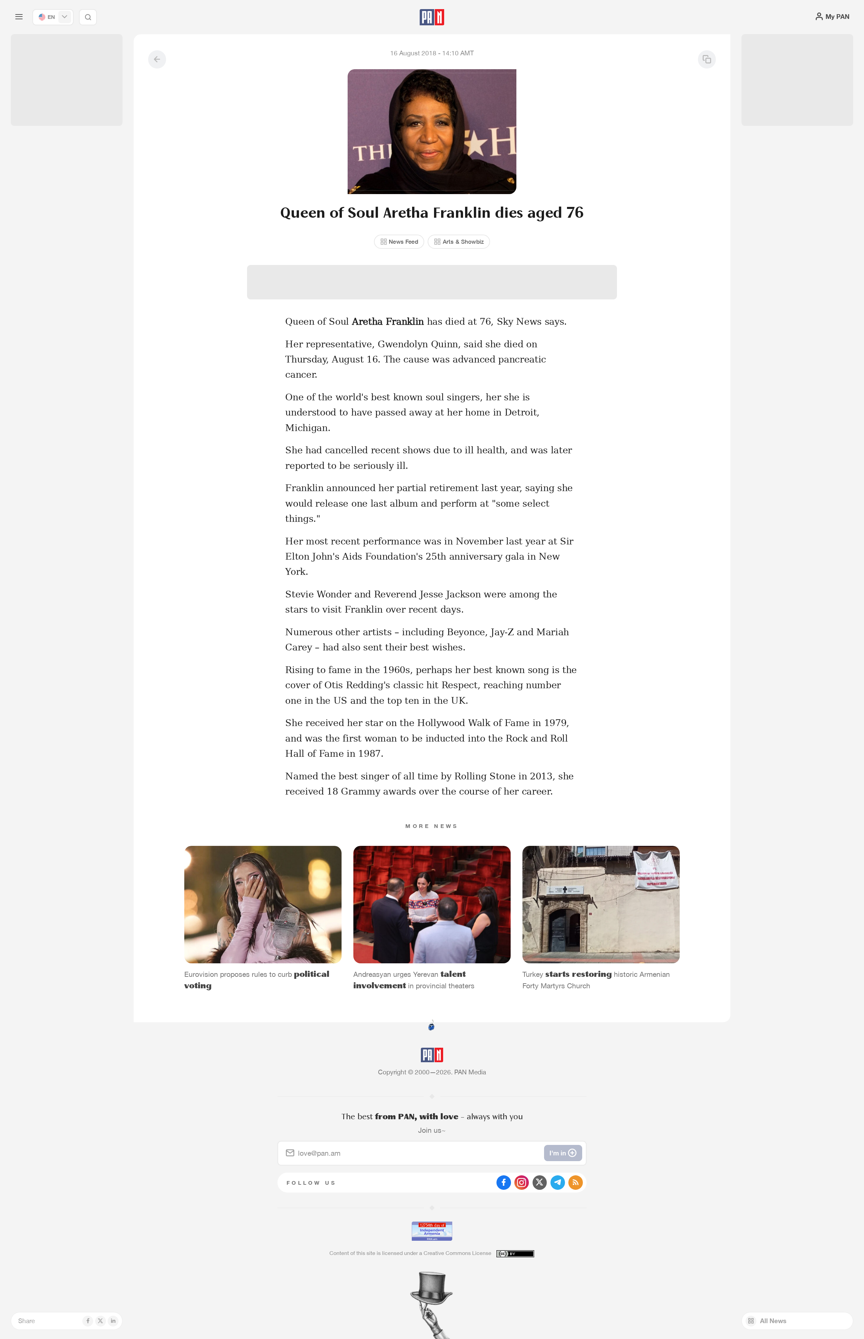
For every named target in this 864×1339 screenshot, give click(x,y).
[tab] (542, 294)
